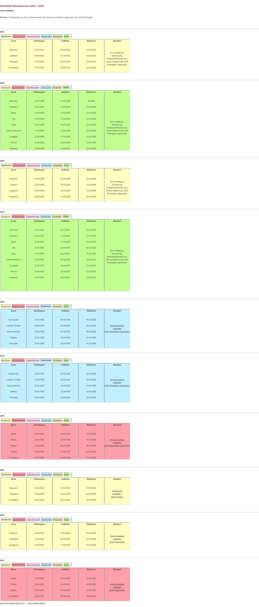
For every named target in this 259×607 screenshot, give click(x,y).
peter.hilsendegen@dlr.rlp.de (12, 603)
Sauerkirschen (33, 36)
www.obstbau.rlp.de (36, 603)
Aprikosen (5, 87)
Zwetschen (47, 36)
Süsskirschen (19, 36)
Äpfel (66, 36)
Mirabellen (57, 36)
